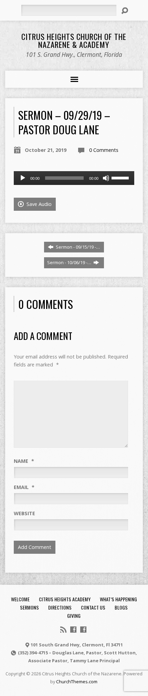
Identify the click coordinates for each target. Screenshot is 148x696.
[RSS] (63, 629)
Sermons (29, 607)
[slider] (121, 177)
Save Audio (38, 204)
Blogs (121, 607)
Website (24, 513)
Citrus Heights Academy (65, 599)
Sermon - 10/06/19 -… (69, 262)
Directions (60, 607)
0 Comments (103, 150)
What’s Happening (118, 599)
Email (24, 487)
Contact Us (93, 607)
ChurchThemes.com (76, 681)
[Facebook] (73, 629)
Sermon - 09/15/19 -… (77, 247)
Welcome (20, 599)
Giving (74, 615)
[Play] (22, 178)
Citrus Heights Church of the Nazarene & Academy (73, 40)
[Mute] (106, 178)
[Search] (124, 10)
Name (24, 461)
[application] (74, 178)
